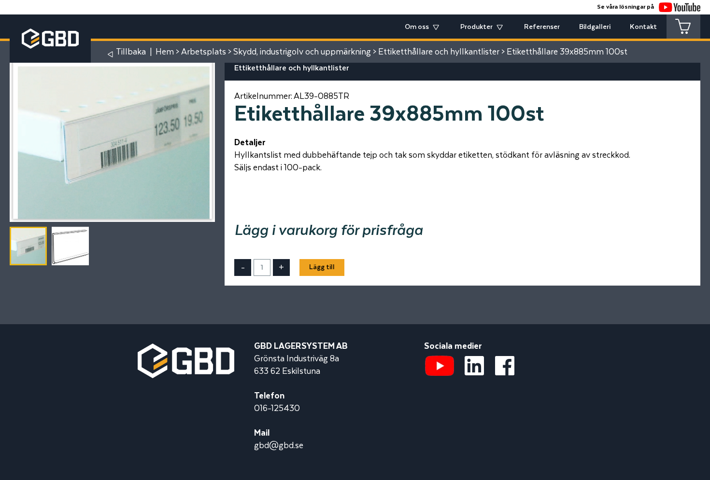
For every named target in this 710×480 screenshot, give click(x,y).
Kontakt (643, 27)
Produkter (476, 27)
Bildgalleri (595, 27)
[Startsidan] (186, 350)
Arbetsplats (203, 52)
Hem (165, 52)
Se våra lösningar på (625, 7)
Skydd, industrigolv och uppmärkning (302, 52)
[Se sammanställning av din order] (683, 26)
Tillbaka (131, 52)
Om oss (417, 27)
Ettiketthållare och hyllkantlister (438, 52)
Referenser (542, 27)
